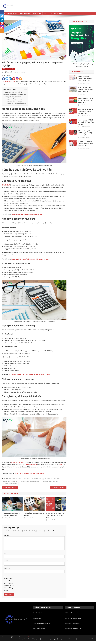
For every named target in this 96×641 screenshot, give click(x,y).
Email (6, 561)
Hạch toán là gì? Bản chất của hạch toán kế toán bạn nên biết (29, 259)
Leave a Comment (20, 72)
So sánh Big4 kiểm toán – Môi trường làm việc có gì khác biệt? (55, 515)
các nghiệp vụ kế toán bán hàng (32, 478)
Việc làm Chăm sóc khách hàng (86, 639)
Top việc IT (44, 639)
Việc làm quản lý (53, 639)
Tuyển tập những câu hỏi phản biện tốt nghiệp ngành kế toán (85, 111)
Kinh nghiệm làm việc (39, 628)
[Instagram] (17, 78)
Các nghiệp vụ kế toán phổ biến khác (16, 103)
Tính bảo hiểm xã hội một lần (73, 628)
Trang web (7, 568)
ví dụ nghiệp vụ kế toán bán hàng (30, 481)
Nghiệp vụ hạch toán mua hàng (15, 98)
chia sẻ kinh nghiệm (17, 462)
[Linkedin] (10, 78)
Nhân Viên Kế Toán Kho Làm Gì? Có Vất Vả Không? (30, 473)
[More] (20, 78)
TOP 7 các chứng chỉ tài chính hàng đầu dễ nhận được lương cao (85, 133)
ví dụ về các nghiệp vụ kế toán (50, 481)
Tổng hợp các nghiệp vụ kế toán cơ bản (15, 94)
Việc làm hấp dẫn (38, 613)
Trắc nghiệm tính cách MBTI (41, 623)
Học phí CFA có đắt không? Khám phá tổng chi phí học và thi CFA (85, 78)
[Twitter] (6, 78)
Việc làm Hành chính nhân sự (67, 639)
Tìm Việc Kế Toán (12, 13)
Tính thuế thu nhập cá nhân (73, 618)
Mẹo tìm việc (37, 13)
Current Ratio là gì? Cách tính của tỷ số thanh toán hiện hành (86, 122)
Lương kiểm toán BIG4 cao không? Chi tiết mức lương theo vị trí (85, 89)
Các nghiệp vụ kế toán (8, 81)
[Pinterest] (13, 78)
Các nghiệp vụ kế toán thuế (14, 96)
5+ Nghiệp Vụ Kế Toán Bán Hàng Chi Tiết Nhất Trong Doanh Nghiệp (29, 374)
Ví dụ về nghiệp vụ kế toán (10, 483)
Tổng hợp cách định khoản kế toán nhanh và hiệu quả (11, 514)
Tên (5, 553)
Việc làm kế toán (21, 639)
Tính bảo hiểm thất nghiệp (72, 623)
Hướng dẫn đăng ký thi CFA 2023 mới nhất (34, 514)
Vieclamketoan (32, 518)
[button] (24, 89)
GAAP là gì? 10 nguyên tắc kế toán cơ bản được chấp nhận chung (85, 144)
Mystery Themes (28, 637)
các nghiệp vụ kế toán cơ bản (52, 478)
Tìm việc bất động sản (33, 639)
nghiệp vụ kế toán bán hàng (10, 481)
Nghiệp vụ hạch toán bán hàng (15, 99)
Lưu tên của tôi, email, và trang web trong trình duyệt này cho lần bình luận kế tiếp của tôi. (9, 584)
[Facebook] (3, 78)
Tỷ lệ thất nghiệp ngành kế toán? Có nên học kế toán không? (85, 100)
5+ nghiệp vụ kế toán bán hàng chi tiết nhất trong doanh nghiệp (59, 487)
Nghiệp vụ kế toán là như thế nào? (13, 92)
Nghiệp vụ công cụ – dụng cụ (14, 101)
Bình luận (7, 535)
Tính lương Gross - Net (71, 613)
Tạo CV (46, 13)
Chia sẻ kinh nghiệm (57, 13)
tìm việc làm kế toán (31, 464)
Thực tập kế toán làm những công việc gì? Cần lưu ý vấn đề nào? (11, 487)
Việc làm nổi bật (25, 13)
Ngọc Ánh (9, 72)
